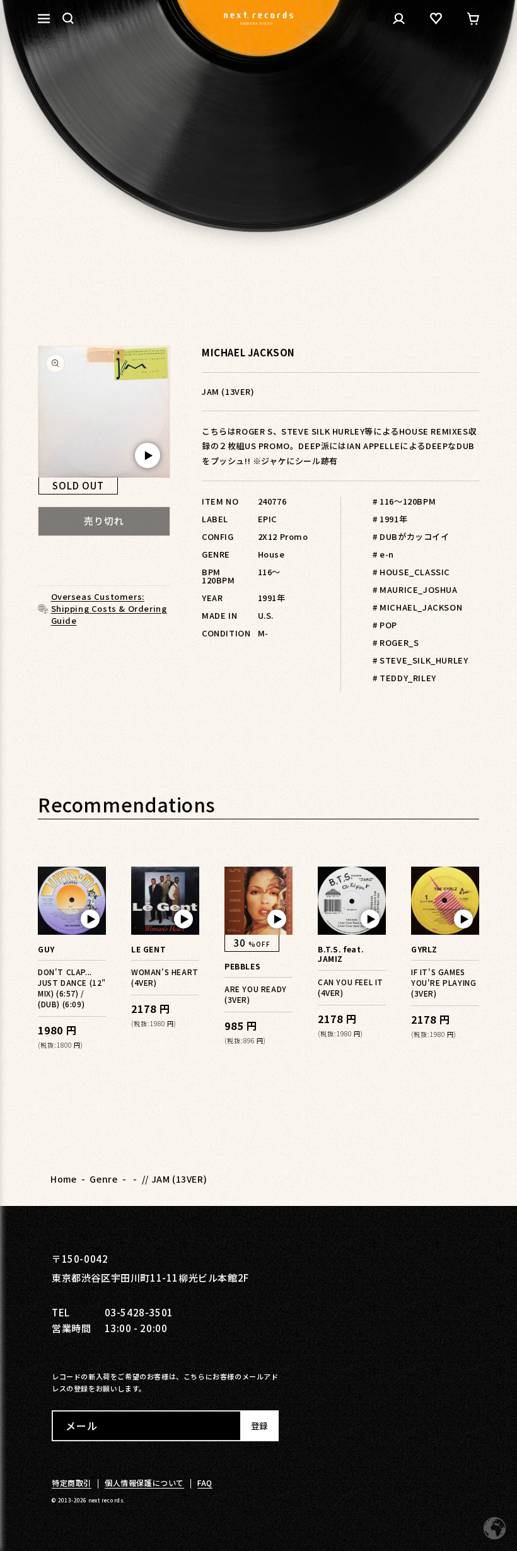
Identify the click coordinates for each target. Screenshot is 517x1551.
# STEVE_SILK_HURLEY (420, 660)
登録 (259, 1426)
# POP (385, 625)
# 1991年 (390, 519)
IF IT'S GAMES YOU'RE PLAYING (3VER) (443, 982)
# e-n (383, 554)
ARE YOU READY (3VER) (255, 994)
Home (63, 1179)
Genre (103, 1179)
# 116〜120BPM (404, 501)
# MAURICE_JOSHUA (415, 589)
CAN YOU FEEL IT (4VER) (350, 987)
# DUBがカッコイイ (411, 536)
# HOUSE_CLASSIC (411, 572)
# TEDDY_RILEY (404, 678)
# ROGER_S (396, 642)
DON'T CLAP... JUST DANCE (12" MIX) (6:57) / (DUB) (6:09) (72, 987)
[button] (68, 18)
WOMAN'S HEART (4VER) (165, 977)
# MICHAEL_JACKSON (417, 607)
